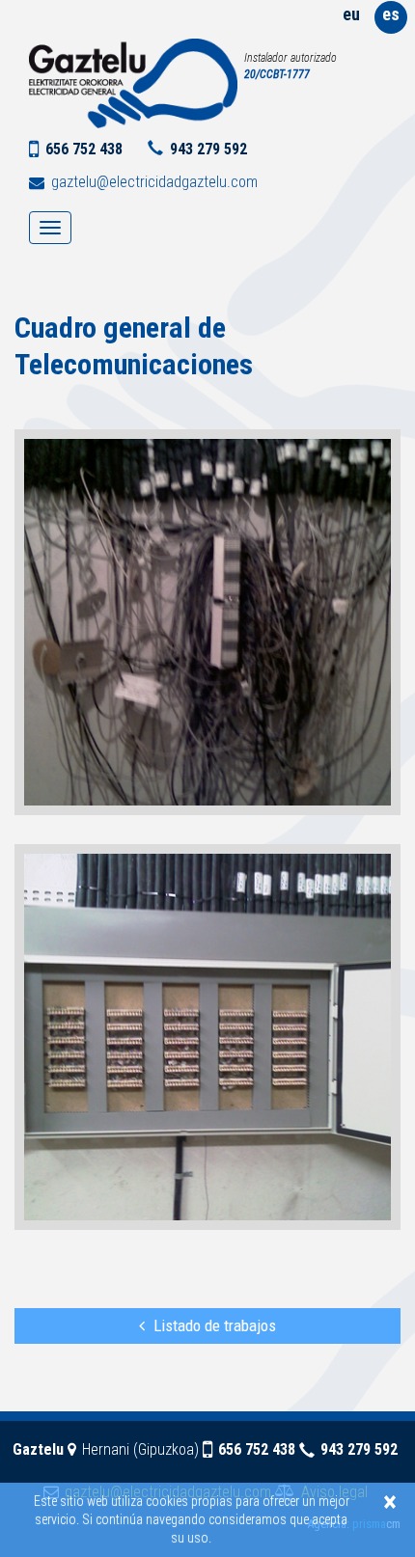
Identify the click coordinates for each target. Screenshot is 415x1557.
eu (351, 14)
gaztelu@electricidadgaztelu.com (154, 182)
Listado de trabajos (214, 1325)
